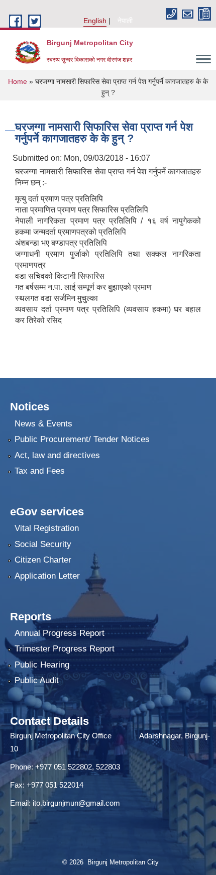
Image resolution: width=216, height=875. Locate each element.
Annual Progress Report (59, 633)
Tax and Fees (40, 471)
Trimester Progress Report (65, 648)
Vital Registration (47, 528)
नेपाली (125, 21)
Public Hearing (42, 665)
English (94, 21)
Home (17, 81)
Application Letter (47, 576)
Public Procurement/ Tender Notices (82, 439)
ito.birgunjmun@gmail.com (76, 803)
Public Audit (37, 680)
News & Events (43, 423)
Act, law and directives (57, 455)
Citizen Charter (43, 560)
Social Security (43, 544)
